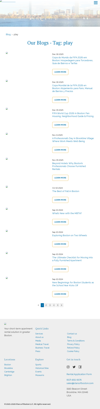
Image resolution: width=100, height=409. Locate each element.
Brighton (8, 375)
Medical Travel (42, 344)
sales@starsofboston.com (80, 383)
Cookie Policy (73, 351)
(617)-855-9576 (74, 380)
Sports (38, 364)
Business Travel (42, 348)
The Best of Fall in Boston (65, 191)
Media (38, 341)
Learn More (60, 72)
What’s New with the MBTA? (67, 213)
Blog (8, 34)
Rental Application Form (79, 374)
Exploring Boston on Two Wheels (69, 235)
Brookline (8, 368)
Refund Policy (73, 348)
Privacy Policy (73, 344)
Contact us (72, 334)
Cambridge (9, 372)
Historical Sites (42, 368)
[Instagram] (70, 368)
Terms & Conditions (76, 341)
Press (37, 351)
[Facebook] (82, 368)
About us (39, 337)
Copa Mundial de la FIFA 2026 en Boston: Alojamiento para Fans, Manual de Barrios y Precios (72, 88)
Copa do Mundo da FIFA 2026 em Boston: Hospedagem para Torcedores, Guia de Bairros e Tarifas (72, 60)
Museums (39, 375)
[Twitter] (76, 368)
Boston (7, 364)
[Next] (61, 305)
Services (39, 334)
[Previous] (38, 305)
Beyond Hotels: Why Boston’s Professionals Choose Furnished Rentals (69, 166)
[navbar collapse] (96, 2)
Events (38, 372)
